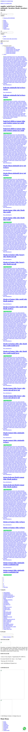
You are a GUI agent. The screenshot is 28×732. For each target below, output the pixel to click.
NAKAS (5, 618)
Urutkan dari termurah (10, 51)
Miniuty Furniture (7, 636)
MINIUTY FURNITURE (6, 3)
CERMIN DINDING (8, 599)
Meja (4, 610)
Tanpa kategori (6, 592)
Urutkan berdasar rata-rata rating (13, 49)
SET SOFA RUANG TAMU (9, 626)
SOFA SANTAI (6, 627)
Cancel (4, 54)
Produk (4, 21)
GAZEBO (5, 601)
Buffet (4, 598)
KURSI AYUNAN (7, 607)
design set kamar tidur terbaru (14, 522)
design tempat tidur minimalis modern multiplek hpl (13, 563)
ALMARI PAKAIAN (8, 594)
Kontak (4, 27)
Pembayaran (6, 24)
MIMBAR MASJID (7, 616)
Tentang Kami (6, 28)
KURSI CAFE (6, 608)
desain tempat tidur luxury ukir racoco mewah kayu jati (14, 389)
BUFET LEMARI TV (8, 597)
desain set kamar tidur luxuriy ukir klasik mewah (13, 255)
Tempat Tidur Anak (7, 629)
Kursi (4, 605)
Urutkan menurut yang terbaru (12, 50)
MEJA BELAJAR (7, 612)
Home (4, 20)
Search (2, 15)
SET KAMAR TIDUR (8, 624)
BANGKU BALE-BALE (9, 596)
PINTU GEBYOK (7, 620)
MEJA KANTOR (7, 613)
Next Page (5, 587)
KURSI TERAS (6, 609)
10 (3, 585)
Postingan (5, 22)
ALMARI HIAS (6, 593)
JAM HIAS (5, 602)
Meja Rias (5, 615)
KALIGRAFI (6, 603)
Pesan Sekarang (8, 99)
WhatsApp (5, 18)
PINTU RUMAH (7, 621)
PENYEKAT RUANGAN (9, 619)
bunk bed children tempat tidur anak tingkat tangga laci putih (14, 122)
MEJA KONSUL (7, 614)
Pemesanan (5, 25)
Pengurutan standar (10, 47)
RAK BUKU (6, 623)
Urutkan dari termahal (10, 53)
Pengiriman (5, 26)
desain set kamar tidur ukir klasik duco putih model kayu (15, 344)
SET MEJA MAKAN (8, 625)
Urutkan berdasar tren (10, 48)
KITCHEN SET (6, 604)
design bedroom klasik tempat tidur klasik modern (13, 478)
